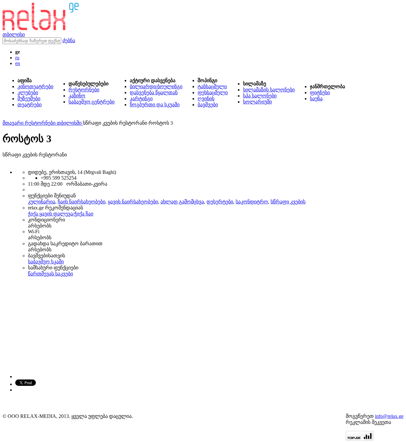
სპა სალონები (260, 95)
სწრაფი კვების (288, 201)
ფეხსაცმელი (213, 92)
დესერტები (219, 201)
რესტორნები (84, 89)
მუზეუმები (28, 98)
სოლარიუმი (257, 101)
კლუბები (27, 92)
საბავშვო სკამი (46, 261)
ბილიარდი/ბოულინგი (156, 86)
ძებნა (68, 40)
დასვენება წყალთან (154, 92)
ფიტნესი (320, 92)
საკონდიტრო (252, 201)
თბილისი (14, 34)
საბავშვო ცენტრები (92, 101)
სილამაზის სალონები (269, 89)
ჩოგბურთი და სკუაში (155, 104)
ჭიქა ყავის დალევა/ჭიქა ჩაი (60, 213)
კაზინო (77, 95)
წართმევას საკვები (50, 273)
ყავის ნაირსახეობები (133, 201)
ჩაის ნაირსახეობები (81, 201)
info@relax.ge (389, 416)
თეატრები (29, 104)
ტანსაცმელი (212, 86)
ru (17, 57)
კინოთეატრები (35, 86)
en (17, 63)
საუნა (316, 98)
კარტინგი (141, 98)
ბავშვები (208, 104)
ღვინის (206, 98)
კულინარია (41, 201)
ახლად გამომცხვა (182, 201)
